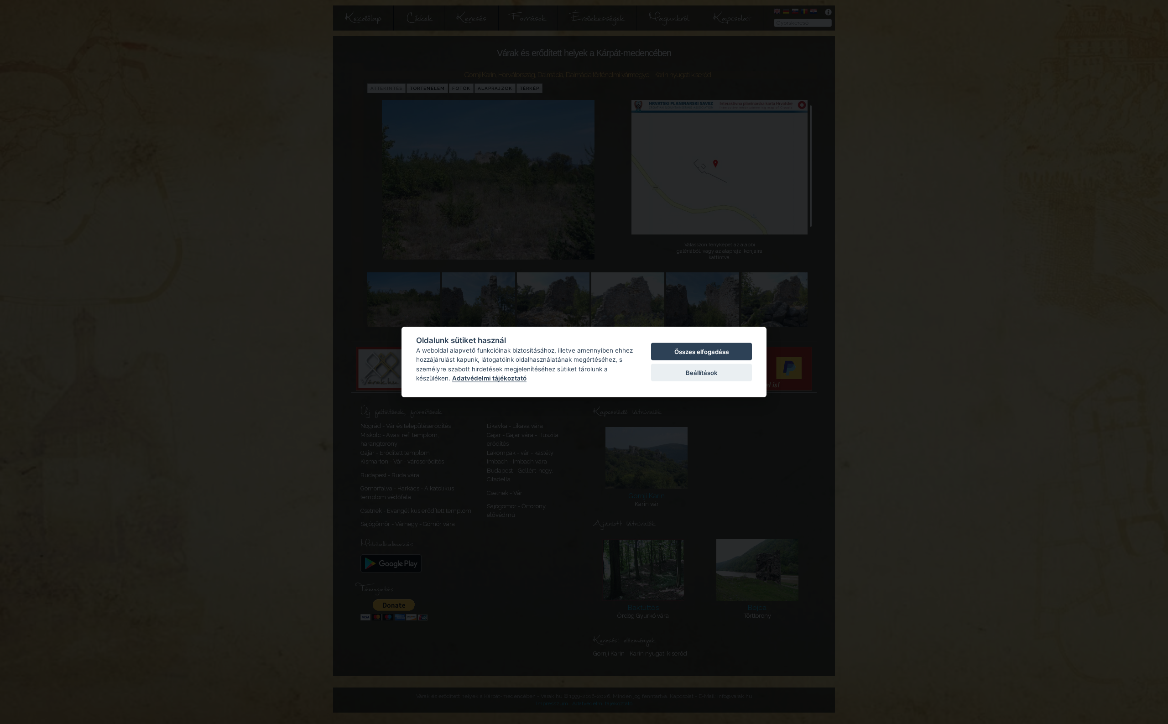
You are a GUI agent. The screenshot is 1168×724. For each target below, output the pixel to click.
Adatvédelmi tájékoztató (489, 378)
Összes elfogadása (701, 351)
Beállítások (701, 372)
